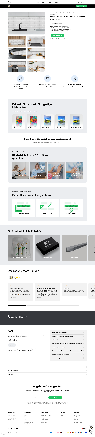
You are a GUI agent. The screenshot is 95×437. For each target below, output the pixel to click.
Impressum (26, 416)
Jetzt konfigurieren (57, 35)
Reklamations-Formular (12, 418)
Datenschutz (26, 418)
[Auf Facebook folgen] (8, 428)
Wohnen (49, 2)
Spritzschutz (76, 418)
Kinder (56, 2)
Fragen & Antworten (11, 415)
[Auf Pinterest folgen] (14, 428)
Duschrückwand (76, 416)
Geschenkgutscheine (44, 422)
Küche (37, 2)
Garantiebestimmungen (28, 422)
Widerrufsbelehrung (27, 423)
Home (51, 12)
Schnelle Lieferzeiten (44, 419)
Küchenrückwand (56, 12)
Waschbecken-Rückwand (78, 422)
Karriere (62, 415)
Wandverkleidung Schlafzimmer (79, 423)
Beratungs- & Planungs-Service (46, 416)
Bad (43, 2)
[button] (20, 297)
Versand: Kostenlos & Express (46, 415)
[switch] (91, 433)
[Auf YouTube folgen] (17, 428)
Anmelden (55, 397)
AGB (25, 419)
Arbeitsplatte (76, 419)
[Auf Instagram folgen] (11, 428)
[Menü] (93, 426)
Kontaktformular (10, 416)
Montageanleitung (11, 419)
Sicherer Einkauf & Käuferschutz (46, 418)
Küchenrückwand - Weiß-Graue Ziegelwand (67, 12)
